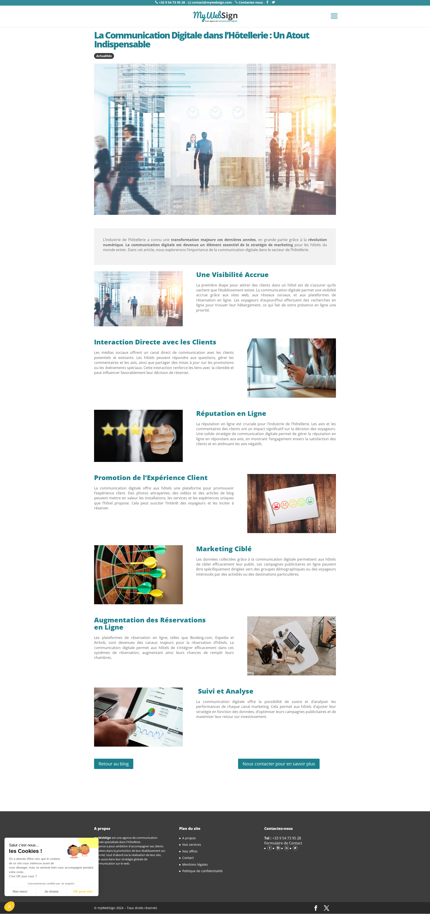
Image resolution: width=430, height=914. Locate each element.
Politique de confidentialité (202, 871)
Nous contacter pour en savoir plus (279, 764)
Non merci (20, 891)
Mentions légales (195, 864)
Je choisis (51, 891)
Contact (188, 858)
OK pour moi (82, 891)
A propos (189, 838)
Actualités (104, 56)
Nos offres (190, 851)
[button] (9, 906)
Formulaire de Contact (283, 843)
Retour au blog (114, 764)
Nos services (191, 844)
